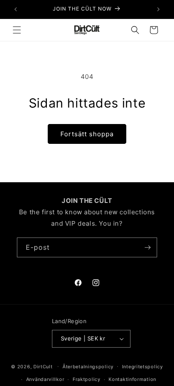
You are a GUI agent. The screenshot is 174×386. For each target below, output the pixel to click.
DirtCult (43, 366)
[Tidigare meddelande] (15, 9)
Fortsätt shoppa (87, 134)
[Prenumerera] (147, 247)
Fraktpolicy (87, 379)
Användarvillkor (45, 379)
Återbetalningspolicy (88, 367)
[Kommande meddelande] (158, 9)
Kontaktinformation (132, 379)
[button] (17, 30)
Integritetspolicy (142, 367)
